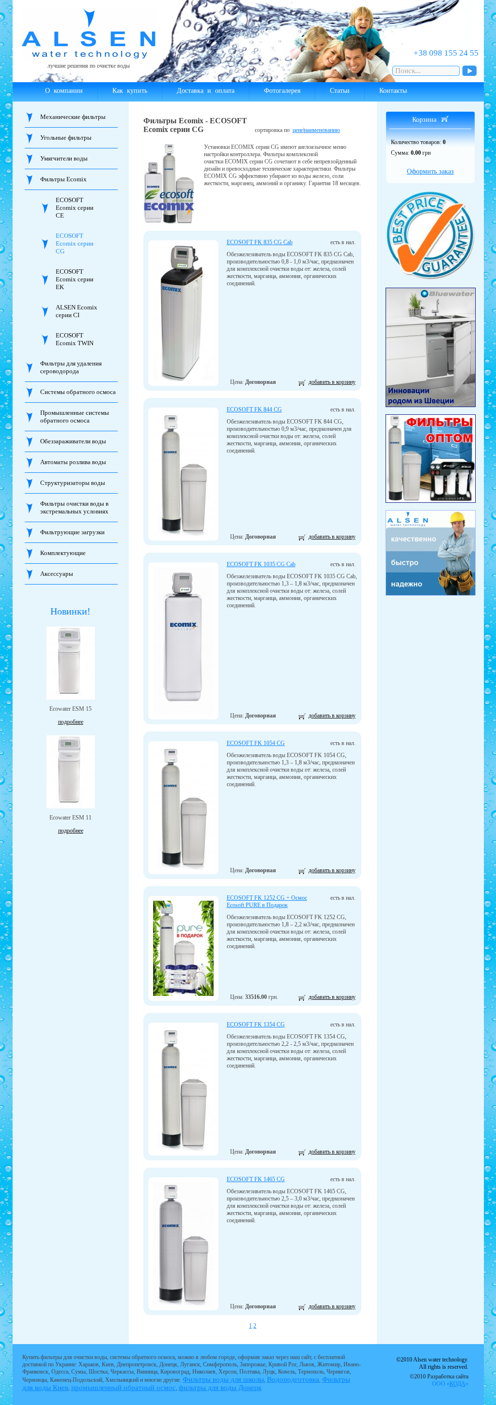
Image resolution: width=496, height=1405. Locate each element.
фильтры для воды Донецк (220, 1387)
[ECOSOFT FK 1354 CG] (183, 1089)
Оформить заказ (430, 171)
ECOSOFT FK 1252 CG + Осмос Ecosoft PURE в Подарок (267, 901)
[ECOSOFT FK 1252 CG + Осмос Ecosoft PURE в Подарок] (183, 948)
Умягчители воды (64, 158)
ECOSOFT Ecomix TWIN (74, 339)
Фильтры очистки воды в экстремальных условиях (74, 507)
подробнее (70, 721)
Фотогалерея (282, 90)
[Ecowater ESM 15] (70, 663)
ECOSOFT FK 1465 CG (256, 1179)
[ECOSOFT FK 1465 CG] (183, 1243)
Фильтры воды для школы (223, 1379)
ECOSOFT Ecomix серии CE (74, 207)
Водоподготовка (293, 1379)
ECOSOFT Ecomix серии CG (74, 243)
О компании (64, 90)
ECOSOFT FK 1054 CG (256, 743)
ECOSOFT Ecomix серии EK (74, 279)
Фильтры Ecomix (63, 179)
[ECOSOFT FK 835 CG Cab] (183, 313)
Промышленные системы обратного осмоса (74, 416)
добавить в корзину (332, 382)
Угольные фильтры (66, 137)
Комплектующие (63, 552)
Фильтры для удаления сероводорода (71, 367)
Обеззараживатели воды (73, 441)
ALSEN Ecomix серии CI (76, 311)
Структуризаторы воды (72, 482)
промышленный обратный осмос (123, 1387)
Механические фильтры (73, 116)
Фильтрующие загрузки (72, 532)
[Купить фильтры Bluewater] (431, 347)
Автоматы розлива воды (73, 462)
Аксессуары (56, 573)
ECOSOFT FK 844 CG (254, 409)
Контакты (393, 90)
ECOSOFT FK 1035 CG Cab (261, 564)
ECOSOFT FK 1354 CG (256, 1024)
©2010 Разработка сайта (439, 1380)
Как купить (129, 90)
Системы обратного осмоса (78, 391)
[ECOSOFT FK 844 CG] (183, 474)
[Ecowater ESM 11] (70, 771)
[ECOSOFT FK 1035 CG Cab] (183, 641)
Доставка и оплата (205, 90)
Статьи (340, 90)
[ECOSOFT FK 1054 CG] (183, 807)
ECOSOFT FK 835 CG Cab (260, 242)
